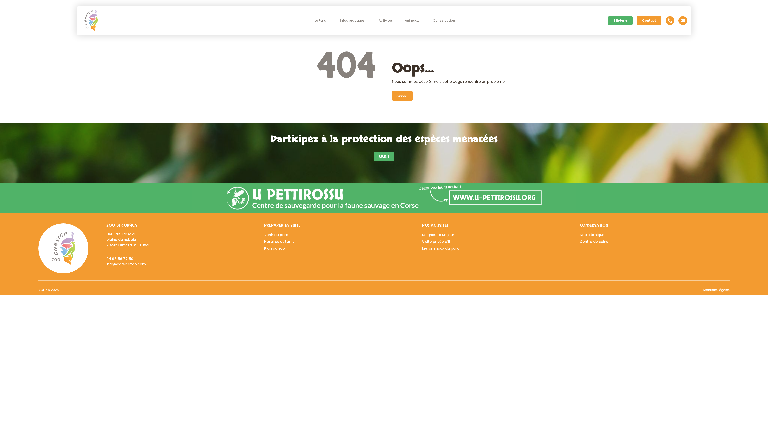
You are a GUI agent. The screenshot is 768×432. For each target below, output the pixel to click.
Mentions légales (716, 290)
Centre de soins (594, 241)
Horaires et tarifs (279, 241)
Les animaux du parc (440, 248)
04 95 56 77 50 (119, 258)
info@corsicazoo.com (126, 264)
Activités (386, 20)
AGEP (42, 290)
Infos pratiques (352, 20)
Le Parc (320, 20)
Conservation (444, 20)
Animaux (412, 20)
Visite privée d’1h (436, 241)
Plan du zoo (274, 248)
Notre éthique (592, 234)
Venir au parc (276, 234)
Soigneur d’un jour (438, 234)
